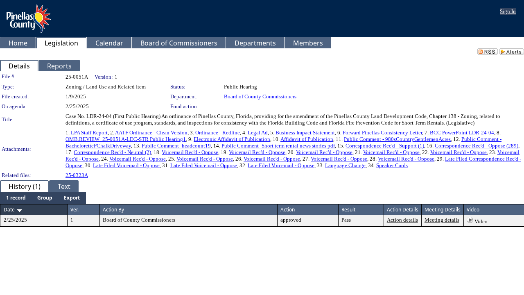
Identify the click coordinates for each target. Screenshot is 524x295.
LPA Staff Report (89, 132)
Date (9, 209)
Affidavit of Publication (306, 139)
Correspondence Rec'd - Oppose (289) (476, 146)
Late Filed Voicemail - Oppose (126, 165)
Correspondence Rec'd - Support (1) (385, 146)
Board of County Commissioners (260, 96)
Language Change (345, 165)
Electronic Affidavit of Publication (232, 139)
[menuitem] (16, 198)
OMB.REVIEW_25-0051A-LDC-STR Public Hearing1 (126, 139)
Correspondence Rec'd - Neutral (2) (112, 152)
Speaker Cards (392, 165)
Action (287, 209)
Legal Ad (258, 132)
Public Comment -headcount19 (176, 146)
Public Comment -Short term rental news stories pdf (278, 146)
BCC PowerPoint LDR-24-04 (462, 132)
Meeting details (442, 220)
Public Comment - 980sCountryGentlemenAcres (397, 139)
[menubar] (43, 198)
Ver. (74, 209)
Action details (402, 220)
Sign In (508, 11)
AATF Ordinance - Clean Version (151, 132)
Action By (113, 209)
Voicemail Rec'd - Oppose (190, 152)
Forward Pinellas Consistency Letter (382, 132)
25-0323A (77, 175)
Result (348, 209)
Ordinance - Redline (217, 132)
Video (481, 221)
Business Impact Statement (305, 132)
